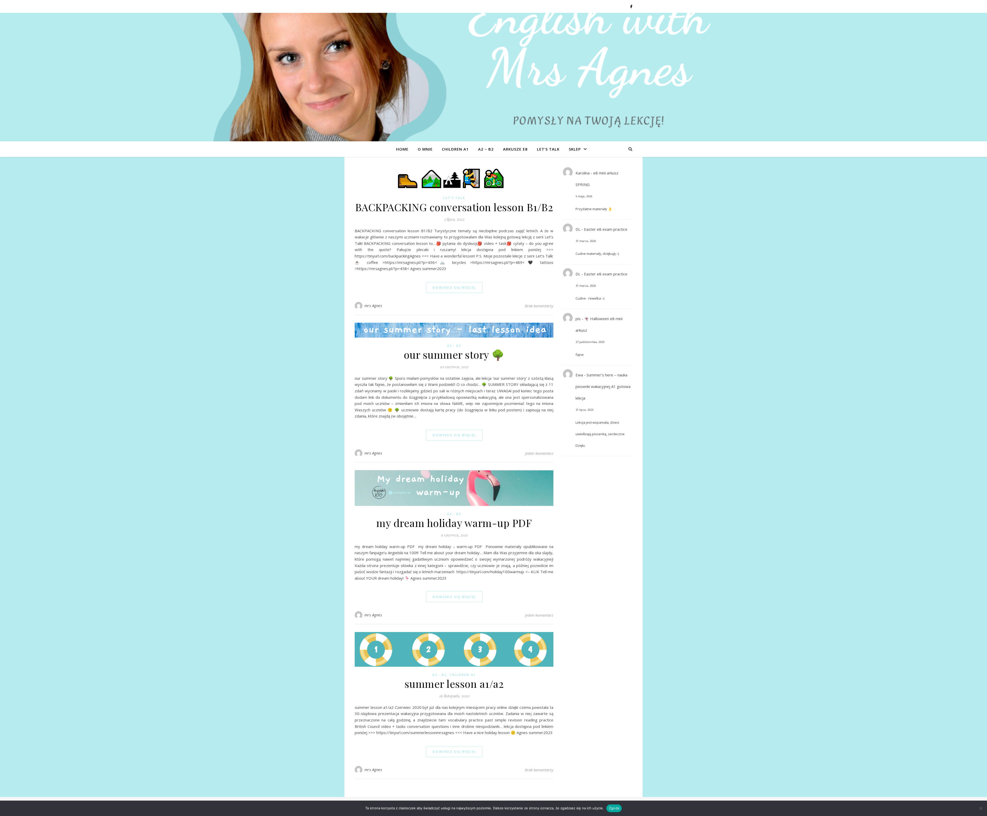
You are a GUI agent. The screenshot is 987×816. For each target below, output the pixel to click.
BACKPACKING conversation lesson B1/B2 (454, 207)
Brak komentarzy (539, 305)
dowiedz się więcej (454, 287)
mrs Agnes (373, 305)
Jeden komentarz (539, 453)
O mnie (425, 149)
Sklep (575, 149)
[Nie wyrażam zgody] (980, 808)
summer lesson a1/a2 (454, 683)
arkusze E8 (515, 149)
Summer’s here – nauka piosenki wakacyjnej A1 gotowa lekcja (602, 386)
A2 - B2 (454, 346)
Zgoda (614, 808)
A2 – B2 (486, 149)
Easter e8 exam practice (605, 229)
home (402, 149)
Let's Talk (454, 198)
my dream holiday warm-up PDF (454, 523)
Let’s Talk (548, 149)
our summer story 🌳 (454, 354)
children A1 (455, 149)
